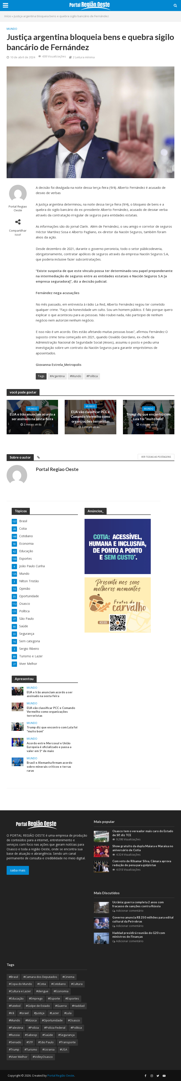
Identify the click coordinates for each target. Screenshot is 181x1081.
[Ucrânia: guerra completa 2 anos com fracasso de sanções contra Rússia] (101, 907)
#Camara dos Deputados (40, 977)
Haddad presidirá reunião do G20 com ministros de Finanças (138, 935)
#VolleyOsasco (43, 1057)
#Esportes (72, 998)
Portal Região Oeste (60, 1075)
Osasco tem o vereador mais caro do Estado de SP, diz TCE (142, 833)
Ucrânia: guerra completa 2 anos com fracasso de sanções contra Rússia (138, 904)
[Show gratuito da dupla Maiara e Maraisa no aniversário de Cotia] (101, 851)
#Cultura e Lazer (20, 991)
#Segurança (66, 1035)
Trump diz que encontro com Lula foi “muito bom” (148, 416)
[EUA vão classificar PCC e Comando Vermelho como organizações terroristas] (17, 706)
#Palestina (16, 1028)
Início (7, 16)
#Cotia (41, 984)
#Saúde (47, 1035)
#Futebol (15, 1006)
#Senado (15, 1042)
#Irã (11, 1013)
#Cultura (77, 984)
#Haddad (78, 1006)
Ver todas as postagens (156, 456)
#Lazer (54, 1013)
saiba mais (17, 870)
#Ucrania (48, 1049)
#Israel (24, 1013)
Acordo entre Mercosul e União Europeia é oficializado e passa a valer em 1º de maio (49, 747)
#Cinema (68, 977)
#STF (29, 1042)
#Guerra (61, 1006)
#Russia (14, 1035)
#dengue (42, 991)
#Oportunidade (52, 1020)
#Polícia (33, 1028)
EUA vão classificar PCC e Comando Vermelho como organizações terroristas (90, 416)
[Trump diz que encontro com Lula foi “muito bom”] (17, 726)
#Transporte (67, 1042)
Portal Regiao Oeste (18, 208)
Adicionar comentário (129, 911)
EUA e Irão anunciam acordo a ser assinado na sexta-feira (32, 416)
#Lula (68, 1013)
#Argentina (57, 376)
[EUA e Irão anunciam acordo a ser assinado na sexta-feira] (17, 691)
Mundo (12, 29)
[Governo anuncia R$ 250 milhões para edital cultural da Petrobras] (101, 922)
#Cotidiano (58, 984)
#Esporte (54, 998)
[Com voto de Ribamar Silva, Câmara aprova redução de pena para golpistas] (101, 866)
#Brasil (13, 977)
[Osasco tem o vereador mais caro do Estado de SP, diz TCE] (101, 836)
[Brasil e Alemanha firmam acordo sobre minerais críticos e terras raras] (17, 761)
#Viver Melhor (18, 1057)
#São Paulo (46, 1042)
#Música (31, 1020)
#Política (92, 376)
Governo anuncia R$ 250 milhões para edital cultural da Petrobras (142, 919)
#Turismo (31, 1049)
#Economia (61, 991)
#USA (63, 1049)
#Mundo (75, 376)
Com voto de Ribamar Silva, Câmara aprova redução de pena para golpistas (141, 863)
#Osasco (74, 1020)
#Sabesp (31, 1035)
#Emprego (36, 998)
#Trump (14, 1049)
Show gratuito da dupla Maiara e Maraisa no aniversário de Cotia (142, 848)
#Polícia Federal (54, 1028)
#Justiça (39, 1013)
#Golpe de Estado (38, 1006)
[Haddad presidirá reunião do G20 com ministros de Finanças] (101, 938)
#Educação (16, 998)
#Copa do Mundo (20, 984)
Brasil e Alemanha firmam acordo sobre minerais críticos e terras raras (49, 766)
